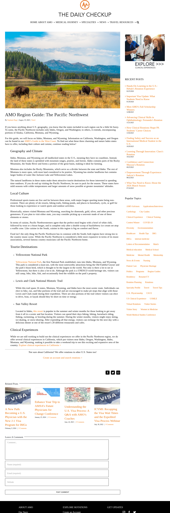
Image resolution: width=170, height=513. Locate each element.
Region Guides (154, 271)
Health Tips (144, 233)
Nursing (146, 260)
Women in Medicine (149, 309)
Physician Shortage (148, 266)
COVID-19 (148, 222)
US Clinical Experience (136, 298)
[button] (138, 22)
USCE (149, 293)
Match (156, 244)
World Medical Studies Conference (141, 315)
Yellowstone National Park (28, 262)
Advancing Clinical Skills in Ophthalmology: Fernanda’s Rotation (144, 119)
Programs (140, 271)
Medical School (152, 250)
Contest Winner (132, 222)
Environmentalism (145, 228)
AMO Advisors (132, 206)
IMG (154, 233)
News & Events (133, 260)
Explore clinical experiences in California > (40, 345)
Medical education (134, 250)
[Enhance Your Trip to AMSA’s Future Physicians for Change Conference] (48, 392)
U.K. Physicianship (134, 293)
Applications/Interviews (153, 206)
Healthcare (130, 233)
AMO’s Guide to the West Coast (40, 141)
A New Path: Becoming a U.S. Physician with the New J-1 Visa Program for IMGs (16, 416)
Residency (130, 277)
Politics (129, 271)
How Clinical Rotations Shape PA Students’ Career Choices (143, 129)
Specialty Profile (133, 288)
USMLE (153, 298)
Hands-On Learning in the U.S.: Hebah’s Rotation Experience (142, 87)
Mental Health (144, 255)
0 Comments (23, 428)
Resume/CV (144, 277)
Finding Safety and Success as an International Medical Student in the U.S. (144, 141)
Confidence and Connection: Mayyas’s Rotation (140, 163)
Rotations (149, 282)
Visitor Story (131, 309)
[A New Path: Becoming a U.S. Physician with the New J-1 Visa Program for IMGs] (18, 395)
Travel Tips (157, 288)
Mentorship (158, 255)
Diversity (130, 228)
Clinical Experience (134, 217)
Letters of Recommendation (138, 244)
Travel (33, 120)
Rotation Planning (134, 282)
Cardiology (131, 211)
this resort (38, 311)
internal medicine (142, 239)
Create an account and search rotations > (62, 357)
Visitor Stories (150, 304)
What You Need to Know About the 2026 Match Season (144, 184)
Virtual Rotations (133, 304)
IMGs (128, 239)
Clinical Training (153, 217)
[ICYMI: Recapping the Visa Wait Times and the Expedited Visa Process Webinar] (107, 395)
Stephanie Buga (12, 120)
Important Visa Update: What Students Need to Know (141, 98)
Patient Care (131, 266)
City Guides (144, 211)
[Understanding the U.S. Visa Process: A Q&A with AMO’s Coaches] (77, 394)
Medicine (130, 255)
